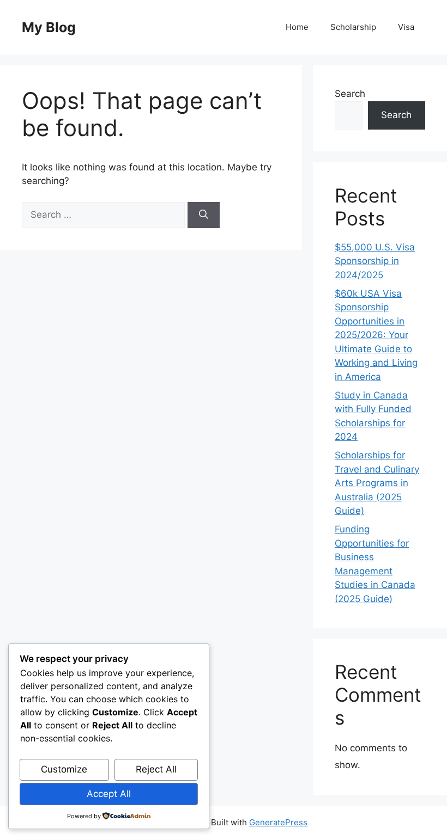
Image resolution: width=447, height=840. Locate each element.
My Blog (49, 27)
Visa (406, 27)
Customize (64, 769)
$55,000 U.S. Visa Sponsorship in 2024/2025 (375, 261)
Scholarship (353, 27)
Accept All (109, 793)
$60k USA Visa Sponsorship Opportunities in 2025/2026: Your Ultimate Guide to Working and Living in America (376, 335)
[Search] (204, 215)
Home (297, 27)
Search (350, 93)
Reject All (156, 769)
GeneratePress (278, 822)
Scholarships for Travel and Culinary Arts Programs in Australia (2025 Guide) (377, 483)
